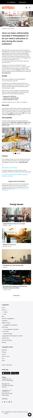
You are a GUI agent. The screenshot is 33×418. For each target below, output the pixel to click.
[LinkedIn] (11, 402)
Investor (6, 312)
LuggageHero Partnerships (10, 325)
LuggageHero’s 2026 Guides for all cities (12, 336)
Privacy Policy (5, 338)
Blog (3, 316)
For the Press (5, 331)
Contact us (5, 398)
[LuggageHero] (8, 8)
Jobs (5, 314)
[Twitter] (5, 402)
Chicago (4, 352)
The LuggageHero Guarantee (11, 329)
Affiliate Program (6, 323)
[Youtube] (9, 402)
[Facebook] (2, 402)
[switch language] (26, 7)
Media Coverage (8, 333)
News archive (16, 295)
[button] (29, 414)
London (4, 354)
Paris (3, 358)
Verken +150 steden (7, 365)
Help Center (5, 327)
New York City (5, 356)
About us (4, 310)
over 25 (18, 188)
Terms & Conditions (7, 340)
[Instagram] (7, 402)
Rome (3, 360)
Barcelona (4, 350)
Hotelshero (5, 320)
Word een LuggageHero (8, 318)
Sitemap (4, 342)
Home (3, 307)
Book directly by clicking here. (9, 167)
